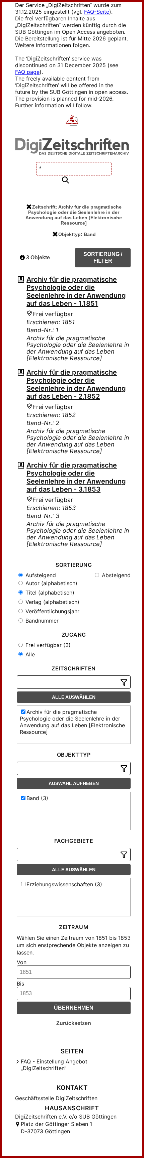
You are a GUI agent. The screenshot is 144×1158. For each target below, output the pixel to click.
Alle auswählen (73, 697)
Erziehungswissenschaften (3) (64, 884)
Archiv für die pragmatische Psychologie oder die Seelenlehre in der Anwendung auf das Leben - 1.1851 (76, 291)
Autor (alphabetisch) (50, 583)
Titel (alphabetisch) (49, 592)
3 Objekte (37, 257)
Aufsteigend (40, 575)
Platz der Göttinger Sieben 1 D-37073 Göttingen (56, 1128)
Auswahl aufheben (74, 783)
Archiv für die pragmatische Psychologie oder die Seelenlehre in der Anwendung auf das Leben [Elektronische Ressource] (72, 722)
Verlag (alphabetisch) (51, 602)
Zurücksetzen (73, 1023)
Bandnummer (41, 620)
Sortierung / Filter (102, 257)
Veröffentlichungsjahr (51, 611)
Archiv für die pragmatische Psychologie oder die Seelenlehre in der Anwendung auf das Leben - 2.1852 (76, 384)
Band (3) (37, 798)
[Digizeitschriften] (72, 121)
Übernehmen (73, 1008)
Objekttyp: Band (77, 234)
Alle (29, 654)
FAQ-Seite (96, 11)
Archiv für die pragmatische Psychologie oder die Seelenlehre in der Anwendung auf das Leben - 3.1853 (76, 477)
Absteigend (115, 575)
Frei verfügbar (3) (47, 645)
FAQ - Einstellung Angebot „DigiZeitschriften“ (54, 1064)
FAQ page (27, 72)
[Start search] (65, 180)
